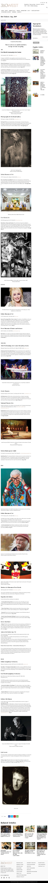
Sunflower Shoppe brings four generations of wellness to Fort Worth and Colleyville (42, 86)
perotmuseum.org (16, 330)
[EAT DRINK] (36, 95)
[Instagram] (42, 2)
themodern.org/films (20, 406)
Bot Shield (35, 881)
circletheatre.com (27, 393)
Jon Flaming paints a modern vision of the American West (18, 835)
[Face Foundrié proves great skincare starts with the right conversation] (18, 845)
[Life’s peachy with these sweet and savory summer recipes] (30, 829)
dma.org (19, 177)
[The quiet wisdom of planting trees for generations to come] (30, 845)
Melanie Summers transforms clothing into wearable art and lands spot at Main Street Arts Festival (42, 61)
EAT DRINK (42, 94)
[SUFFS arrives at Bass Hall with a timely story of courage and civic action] (42, 845)
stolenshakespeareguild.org (26, 453)
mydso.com (25, 664)
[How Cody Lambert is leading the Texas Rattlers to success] (6, 829)
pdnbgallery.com (17, 119)
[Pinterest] (44, 2)
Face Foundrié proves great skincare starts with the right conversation (17, 853)
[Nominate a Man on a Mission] (36, 52)
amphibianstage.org (5, 408)
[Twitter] (46, 2)
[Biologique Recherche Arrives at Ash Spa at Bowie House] (6, 845)
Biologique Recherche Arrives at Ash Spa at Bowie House (6, 852)
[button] (47, 7)
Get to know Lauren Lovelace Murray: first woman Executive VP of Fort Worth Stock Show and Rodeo (42, 74)
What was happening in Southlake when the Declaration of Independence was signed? (42, 836)
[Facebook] (41, 2)
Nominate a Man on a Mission (42, 51)
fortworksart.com (19, 220)
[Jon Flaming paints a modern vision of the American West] (18, 829)
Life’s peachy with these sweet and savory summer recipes (29, 835)
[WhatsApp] (17, 816)
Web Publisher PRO (26, 881)
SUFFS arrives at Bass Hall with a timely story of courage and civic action (41, 853)
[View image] (16, 92)
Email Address (35, 38)
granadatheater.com (5, 712)
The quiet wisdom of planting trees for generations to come (30, 852)
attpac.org (26, 348)
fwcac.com (15, 55)
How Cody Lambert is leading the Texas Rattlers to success (5, 835)
